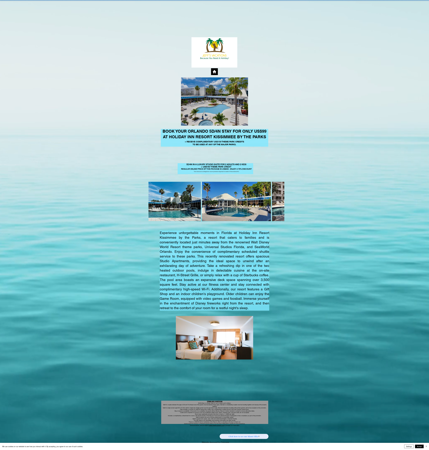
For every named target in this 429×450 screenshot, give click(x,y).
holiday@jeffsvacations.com (216, 425)
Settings (409, 446)
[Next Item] (280, 201)
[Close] (426, 446)
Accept (419, 446)
